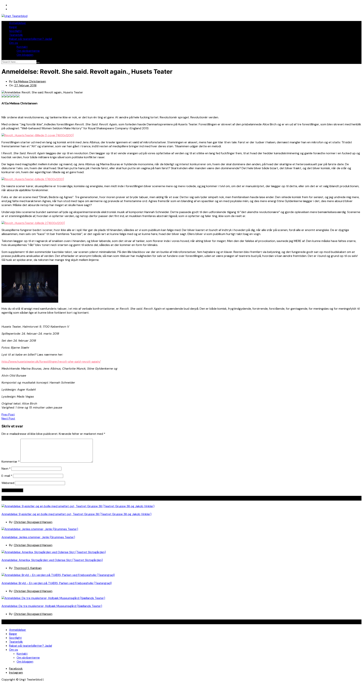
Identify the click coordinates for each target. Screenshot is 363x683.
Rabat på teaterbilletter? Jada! (30, 39)
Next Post (8, 418)
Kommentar (11, 462)
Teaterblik (16, 35)
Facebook (16, 669)
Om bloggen (25, 55)
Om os (13, 43)
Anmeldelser (17, 23)
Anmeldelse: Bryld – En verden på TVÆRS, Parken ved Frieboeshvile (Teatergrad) (57, 583)
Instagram (16, 672)
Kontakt (22, 47)
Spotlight (15, 31)
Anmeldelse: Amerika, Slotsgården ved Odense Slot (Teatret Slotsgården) (52, 560)
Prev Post (8, 414)
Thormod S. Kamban (28, 568)
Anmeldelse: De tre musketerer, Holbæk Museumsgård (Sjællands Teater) (52, 606)
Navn (6, 469)
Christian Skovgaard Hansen (33, 522)
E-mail (7, 476)
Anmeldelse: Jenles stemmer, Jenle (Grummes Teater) (38, 537)
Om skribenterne (28, 51)
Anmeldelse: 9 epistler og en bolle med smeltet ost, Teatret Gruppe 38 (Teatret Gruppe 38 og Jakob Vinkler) (76, 514)
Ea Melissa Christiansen (30, 81)
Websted (8, 483)
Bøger (13, 27)
